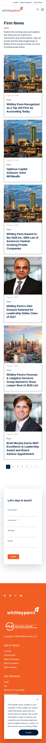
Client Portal (38, 2)
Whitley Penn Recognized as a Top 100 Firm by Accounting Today (23, 108)
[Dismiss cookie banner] (37, 699)
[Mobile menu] (42, 9)
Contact (15, 2)
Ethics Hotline (10, 667)
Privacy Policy (31, 726)
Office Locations (11, 663)
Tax (5, 686)
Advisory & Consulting (14, 690)
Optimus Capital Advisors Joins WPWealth (17, 173)
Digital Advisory (11, 694)
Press (9, 100)
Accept (28, 733)
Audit (6, 682)
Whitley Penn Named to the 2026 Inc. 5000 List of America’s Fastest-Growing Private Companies (22, 241)
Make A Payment (26, 2)
